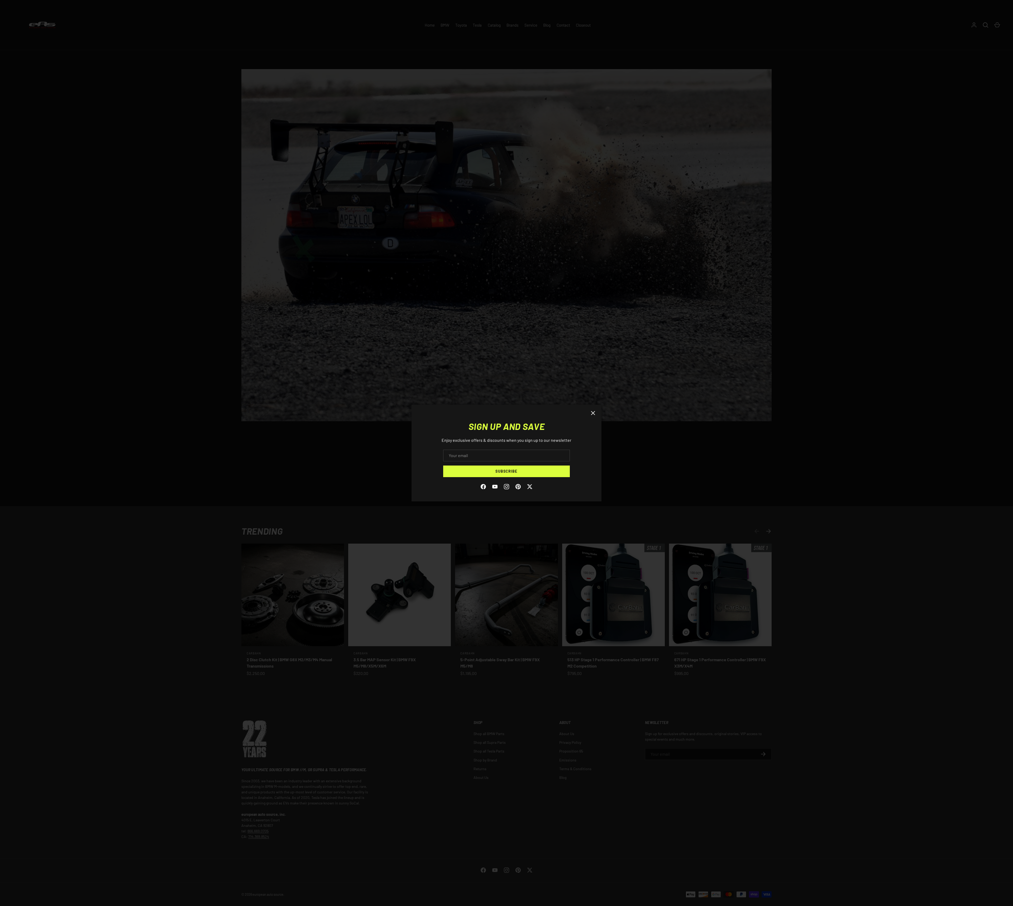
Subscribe (506, 471)
